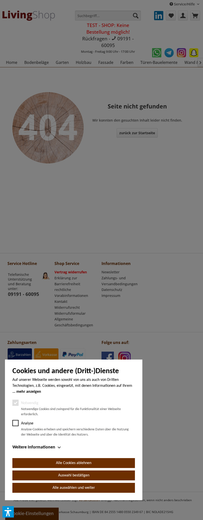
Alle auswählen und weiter (73, 488)
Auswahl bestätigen (73, 475)
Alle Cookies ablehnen (73, 463)
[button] (8, 512)
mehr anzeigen (28, 392)
